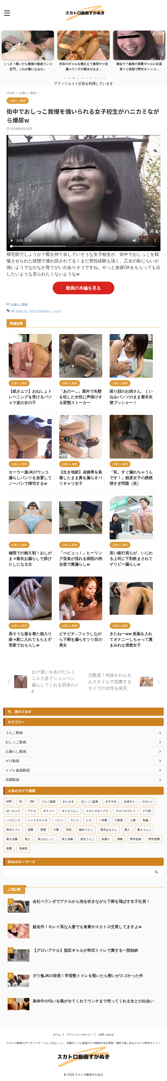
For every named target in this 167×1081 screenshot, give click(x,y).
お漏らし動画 (19, 304)
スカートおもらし (40, 310)
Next (161, 54)
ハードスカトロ (37, 820)
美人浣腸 (67, 839)
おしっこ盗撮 (89, 801)
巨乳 (69, 829)
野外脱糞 (154, 839)
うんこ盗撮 (48, 801)
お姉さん (129, 801)
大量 (56, 829)
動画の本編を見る (83, 288)
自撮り (106, 839)
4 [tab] (78, 78)
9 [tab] (100, 78)
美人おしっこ (46, 839)
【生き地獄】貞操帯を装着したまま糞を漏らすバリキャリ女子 (80, 478)
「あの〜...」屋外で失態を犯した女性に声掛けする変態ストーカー (80, 397)
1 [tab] (65, 78)
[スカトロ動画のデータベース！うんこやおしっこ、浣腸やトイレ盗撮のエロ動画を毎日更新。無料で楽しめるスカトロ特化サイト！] (85, 13)
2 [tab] (69, 78)
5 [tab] (82, 78)
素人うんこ (144, 829)
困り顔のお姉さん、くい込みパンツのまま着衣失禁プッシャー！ (131, 397)
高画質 (23, 848)
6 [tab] (87, 78)
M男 (9, 801)
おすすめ (111, 801)
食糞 (9, 848)
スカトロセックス (97, 810)
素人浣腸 (12, 839)
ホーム (57, 1034)
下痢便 (118, 820)
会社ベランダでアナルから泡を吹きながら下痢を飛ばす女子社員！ (91, 901)
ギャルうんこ (70, 810)
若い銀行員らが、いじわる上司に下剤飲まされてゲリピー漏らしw (131, 558)
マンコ (74, 820)
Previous (6, 54)
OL (21, 801)
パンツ (57, 310)
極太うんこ (86, 829)
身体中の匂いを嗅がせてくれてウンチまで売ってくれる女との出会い (93, 1001)
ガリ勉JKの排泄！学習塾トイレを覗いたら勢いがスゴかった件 (88, 975)
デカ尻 (147, 810)
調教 (120, 839)
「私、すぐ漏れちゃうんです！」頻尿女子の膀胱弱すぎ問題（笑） (131, 478)
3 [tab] (74, 78)
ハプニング (13, 820)
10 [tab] (104, 78)
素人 (127, 829)
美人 (27, 839)
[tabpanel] (33, 52)
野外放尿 (135, 839)
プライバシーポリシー (80, 1034)
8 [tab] (95, 78)
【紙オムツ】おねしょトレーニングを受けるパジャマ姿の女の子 (30, 397)
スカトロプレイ (125, 810)
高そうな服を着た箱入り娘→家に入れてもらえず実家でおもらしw (30, 639)
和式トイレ (13, 829)
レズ (89, 820)
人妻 (133, 820)
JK (12, 310)
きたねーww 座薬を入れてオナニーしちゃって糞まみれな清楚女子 (131, 639)
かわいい (21, 310)
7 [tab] (91, 78)
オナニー (49, 810)
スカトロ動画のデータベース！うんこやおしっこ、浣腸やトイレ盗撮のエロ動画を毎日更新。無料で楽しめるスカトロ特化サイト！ (83, 1043)
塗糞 (30, 829)
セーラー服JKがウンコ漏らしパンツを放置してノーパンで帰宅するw (30, 478)
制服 (146, 820)
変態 (43, 829)
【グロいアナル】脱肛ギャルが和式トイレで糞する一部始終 (85, 950)
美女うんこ (87, 839)
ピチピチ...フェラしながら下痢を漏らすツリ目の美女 (80, 639)
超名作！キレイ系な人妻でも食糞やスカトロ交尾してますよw (87, 926)
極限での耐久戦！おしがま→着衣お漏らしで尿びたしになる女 (30, 558)
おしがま (68, 801)
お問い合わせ (106, 1034)
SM (32, 801)
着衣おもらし (108, 829)
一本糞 (103, 820)
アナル (32, 810)
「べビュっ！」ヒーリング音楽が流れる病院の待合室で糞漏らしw (80, 558)
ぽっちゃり (13, 810)
